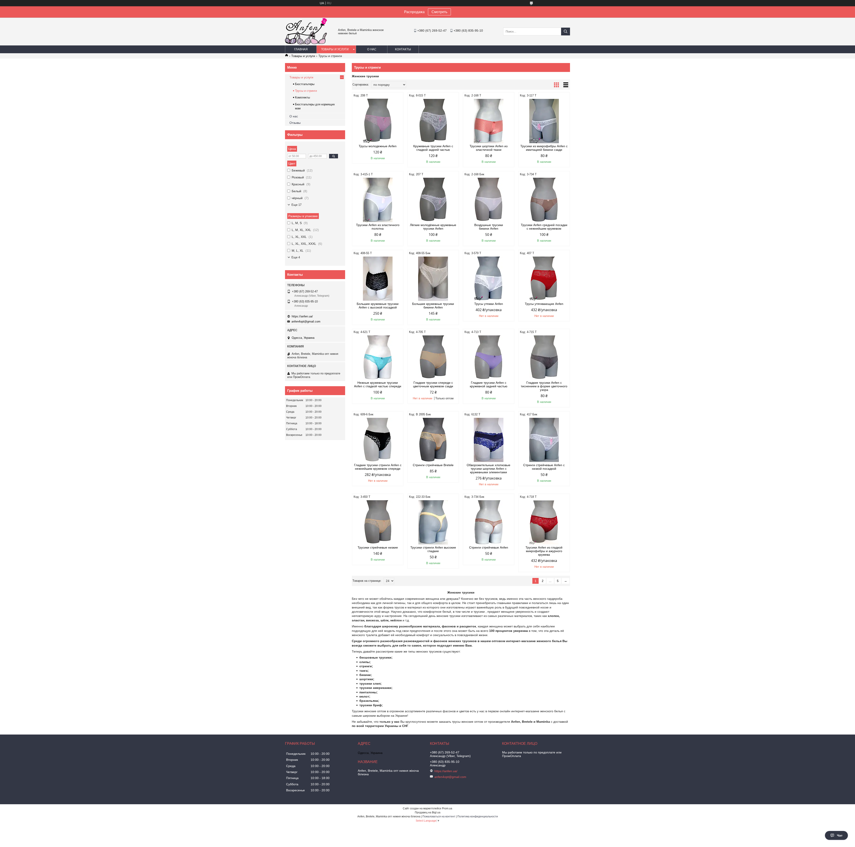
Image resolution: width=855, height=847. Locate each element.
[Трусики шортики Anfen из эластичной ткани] (488, 121)
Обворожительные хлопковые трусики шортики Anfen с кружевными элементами (488, 468)
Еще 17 (296, 204)
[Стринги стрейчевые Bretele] (433, 440)
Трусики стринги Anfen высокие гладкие (433, 549)
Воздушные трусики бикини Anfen (488, 226)
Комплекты (302, 97)
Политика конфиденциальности (477, 816)
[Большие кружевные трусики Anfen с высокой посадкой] (378, 278)
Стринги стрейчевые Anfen (488, 547)
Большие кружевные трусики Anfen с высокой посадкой (378, 305)
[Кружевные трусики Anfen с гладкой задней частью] (433, 121)
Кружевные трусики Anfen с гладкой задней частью (433, 147)
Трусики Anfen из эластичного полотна (377, 226)
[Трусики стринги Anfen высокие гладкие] (433, 522)
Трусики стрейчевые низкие (378, 547)
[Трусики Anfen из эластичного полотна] (378, 200)
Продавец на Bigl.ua (427, 812)
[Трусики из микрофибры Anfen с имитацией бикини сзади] (544, 121)
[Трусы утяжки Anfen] (488, 278)
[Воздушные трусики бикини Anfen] (488, 200)
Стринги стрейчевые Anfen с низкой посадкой (544, 466)
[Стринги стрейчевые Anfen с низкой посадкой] (544, 440)
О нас (371, 49)
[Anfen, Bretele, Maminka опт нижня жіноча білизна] (306, 43)
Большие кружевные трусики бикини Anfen (433, 305)
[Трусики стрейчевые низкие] (378, 522)
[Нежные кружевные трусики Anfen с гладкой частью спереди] (378, 357)
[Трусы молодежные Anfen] (378, 121)
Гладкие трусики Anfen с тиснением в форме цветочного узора (544, 386)
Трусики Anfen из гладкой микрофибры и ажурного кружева (543, 551)
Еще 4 (295, 257)
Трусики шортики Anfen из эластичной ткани (488, 147)
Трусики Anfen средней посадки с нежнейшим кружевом (544, 226)
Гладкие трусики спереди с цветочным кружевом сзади (433, 384)
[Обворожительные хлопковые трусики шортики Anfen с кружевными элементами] (488, 440)
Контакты (403, 49)
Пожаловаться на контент (438, 816)
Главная (300, 49)
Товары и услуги (334, 49)
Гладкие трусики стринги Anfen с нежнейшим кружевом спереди (377, 466)
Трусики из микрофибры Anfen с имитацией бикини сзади (544, 147)
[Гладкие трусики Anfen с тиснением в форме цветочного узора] (544, 357)
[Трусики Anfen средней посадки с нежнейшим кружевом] (544, 200)
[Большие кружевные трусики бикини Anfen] (433, 278)
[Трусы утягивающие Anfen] (544, 278)
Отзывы (295, 122)
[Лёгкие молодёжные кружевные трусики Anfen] (433, 200)
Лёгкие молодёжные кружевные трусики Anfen (433, 226)
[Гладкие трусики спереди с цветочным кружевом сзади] (433, 357)
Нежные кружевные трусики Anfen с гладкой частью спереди (377, 384)
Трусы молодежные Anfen (378, 146)
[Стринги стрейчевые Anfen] (488, 522)
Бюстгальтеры (304, 84)
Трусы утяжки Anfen (488, 304)
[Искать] (565, 31)
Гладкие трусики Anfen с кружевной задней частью (488, 384)
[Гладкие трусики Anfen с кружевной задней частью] (488, 357)
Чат (840, 835)
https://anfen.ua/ (302, 316)
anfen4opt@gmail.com (305, 321)
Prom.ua (447, 808)
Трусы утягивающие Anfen (544, 304)
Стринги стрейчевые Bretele (433, 465)
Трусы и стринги (306, 90)
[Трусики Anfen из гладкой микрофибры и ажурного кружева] (544, 522)
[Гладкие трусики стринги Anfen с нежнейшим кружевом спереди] (378, 440)
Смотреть (439, 12)
